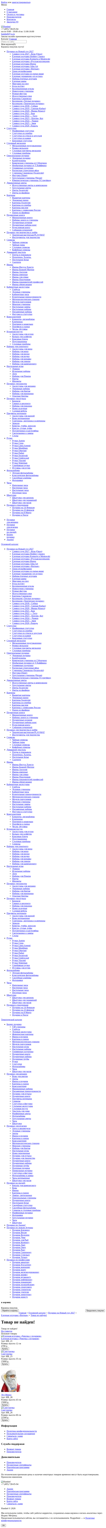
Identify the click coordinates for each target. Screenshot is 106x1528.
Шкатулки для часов (21, 502)
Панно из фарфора (21, 212)
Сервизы (16, 1101)
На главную (6, 1331)
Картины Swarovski (21, 202)
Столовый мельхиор (16, 143)
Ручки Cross (17, 443)
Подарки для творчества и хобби (22, 232)
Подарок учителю (20, 1292)
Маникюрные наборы (22, 1089)
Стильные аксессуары (22, 1106)
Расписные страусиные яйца (25, 170)
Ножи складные (19, 408)
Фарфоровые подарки (22, 1213)
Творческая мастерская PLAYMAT (28, 235)
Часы (9, 483)
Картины (11, 195)
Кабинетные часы (20, 294)
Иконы (10, 264)
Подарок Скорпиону (21, 1252)
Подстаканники (19, 341)
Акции (10, 1470)
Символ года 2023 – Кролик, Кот (27, 118)
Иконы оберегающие (22, 284)
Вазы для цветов (20, 1076)
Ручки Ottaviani (19, 450)
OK (3, 1525)
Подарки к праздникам (17, 505)
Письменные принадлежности (26, 1091)
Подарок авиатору (20, 1262)
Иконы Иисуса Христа (23, 267)
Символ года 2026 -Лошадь (25, 126)
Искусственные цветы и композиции (29, 185)
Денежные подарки (21, 158)
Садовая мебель (19, 411)
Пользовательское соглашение (21, 1433)
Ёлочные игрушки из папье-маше (28, 74)
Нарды (15, 378)
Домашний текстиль (16, 252)
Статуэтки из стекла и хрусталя (27, 136)
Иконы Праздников (21, 279)
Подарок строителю (21, 1289)
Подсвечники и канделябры (25, 431)
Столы (15, 436)
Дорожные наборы (21, 388)
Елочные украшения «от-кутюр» (27, 76)
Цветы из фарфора (21, 193)
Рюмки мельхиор (20, 148)
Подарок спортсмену (22, 1287)
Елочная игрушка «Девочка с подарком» (20, 1338)
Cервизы (11, 240)
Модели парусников (21, 302)
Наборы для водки (21, 356)
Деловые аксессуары (22, 1032)
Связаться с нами (15, 1436)
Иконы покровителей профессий (27, 282)
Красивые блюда (20, 339)
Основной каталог (9, 544)
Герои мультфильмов (22, 71)
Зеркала (15, 423)
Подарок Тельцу (19, 1257)
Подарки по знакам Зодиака (20, 1227)
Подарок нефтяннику (22, 1279)
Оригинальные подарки (18, 155)
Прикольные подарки (22, 1170)
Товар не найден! (39, 1315)
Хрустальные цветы (21, 188)
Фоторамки (17, 480)
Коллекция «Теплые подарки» (26, 101)
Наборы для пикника (22, 406)
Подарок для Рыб (20, 1240)
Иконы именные (20, 274)
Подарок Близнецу (21, 1230)
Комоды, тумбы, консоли (24, 426)
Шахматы (16, 381)
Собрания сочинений (22, 230)
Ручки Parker (18, 453)
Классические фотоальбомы (25, 475)
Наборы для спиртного (17, 346)
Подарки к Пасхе (20, 515)
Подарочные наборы (22, 1056)
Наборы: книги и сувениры (25, 220)
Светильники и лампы (22, 433)
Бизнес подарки (10, 535)
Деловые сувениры (21, 292)
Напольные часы (20, 485)
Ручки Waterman (19, 463)
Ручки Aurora (18, 440)
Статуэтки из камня (21, 138)
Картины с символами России (26, 210)
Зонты (15, 1079)
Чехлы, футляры (19, 329)
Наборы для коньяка (21, 359)
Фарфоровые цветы (21, 1113)
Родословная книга (21, 227)
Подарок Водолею (20, 1235)
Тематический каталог (11, 1019)
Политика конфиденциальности (22, 1431)
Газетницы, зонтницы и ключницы (28, 421)
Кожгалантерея (14, 317)
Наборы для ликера (21, 361)
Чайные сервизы (20, 242)
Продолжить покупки (95, 1311)
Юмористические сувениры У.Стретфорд (31, 180)
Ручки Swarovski (20, 455)
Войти (4, 2)
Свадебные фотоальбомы (24, 1208)
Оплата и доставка (15, 14)
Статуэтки (11, 128)
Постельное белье (20, 259)
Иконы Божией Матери (23, 269)
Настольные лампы (21, 307)
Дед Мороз (6, 1395)
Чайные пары (18, 245)
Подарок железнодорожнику (25, 1272)
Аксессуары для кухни (23, 334)
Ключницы (17, 321)
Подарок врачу (19, 1270)
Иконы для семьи (20, 277)
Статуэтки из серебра (22, 133)
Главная (10, 9)
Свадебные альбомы (21, 478)
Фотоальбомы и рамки (22, 1175)
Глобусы (16, 289)
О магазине (12, 12)
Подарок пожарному (22, 1282)
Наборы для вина (20, 351)
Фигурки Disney (19, 175)
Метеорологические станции (25, 299)
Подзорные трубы (20, 1059)
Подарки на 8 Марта (21, 512)
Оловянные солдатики (22, 168)
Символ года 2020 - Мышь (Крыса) (28, 111)
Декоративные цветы (17, 183)
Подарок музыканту (21, 1277)
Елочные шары (19, 81)
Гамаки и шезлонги (21, 403)
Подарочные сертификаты (19, 1465)
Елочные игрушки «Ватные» (25, 69)
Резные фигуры (19, 93)
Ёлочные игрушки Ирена (24, 64)
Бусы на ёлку (18, 86)
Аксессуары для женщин (24, 386)
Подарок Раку (18, 1250)
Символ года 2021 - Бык (23, 113)
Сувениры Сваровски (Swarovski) (28, 173)
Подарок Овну (19, 1247)
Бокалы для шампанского (24, 1185)
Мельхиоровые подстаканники (26, 145)
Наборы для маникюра (23, 393)
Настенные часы (20, 488)
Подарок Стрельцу (21, 1255)
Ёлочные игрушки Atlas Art (25, 66)
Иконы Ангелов (19, 272)
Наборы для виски (21, 354)
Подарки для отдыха (16, 398)
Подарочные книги (16, 215)
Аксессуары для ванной (23, 416)
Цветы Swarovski (20, 190)
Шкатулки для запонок (23, 497)
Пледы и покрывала (21, 255)
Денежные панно (20, 200)
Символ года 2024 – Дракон (25, 121)
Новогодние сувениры (23, 91)
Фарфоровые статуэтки (23, 131)
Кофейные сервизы (21, 250)
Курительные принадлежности (26, 297)
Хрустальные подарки (22, 1217)
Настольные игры (15, 366)
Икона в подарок (20, 1037)
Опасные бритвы (20, 396)
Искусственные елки (22, 96)
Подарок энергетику (21, 1294)
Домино (16, 369)
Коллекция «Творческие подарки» (28, 103)
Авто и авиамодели (21, 1128)
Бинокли (16, 401)
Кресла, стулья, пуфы (22, 428)
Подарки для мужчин (12, 525)
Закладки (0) (12, 22)
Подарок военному (21, 1267)
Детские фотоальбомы (22, 473)
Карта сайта (12, 1438)
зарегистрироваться (21, 2)
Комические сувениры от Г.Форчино (29, 163)
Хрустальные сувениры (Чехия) (27, 178)
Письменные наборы (22, 312)
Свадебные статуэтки (22, 1205)
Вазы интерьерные (21, 418)
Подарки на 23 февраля (23, 510)
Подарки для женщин (12, 521)
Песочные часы (19, 493)
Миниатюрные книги (22, 217)
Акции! (10, 539)
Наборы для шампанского (24, 364)
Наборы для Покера (21, 376)
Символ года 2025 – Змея (24, 123)
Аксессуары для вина (22, 349)
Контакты (11, 19)
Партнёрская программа (18, 1467)
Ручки (9, 438)
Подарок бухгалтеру (21, 1265)
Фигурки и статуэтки (22, 314)
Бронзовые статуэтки (22, 141)
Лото (14, 374)
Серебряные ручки (21, 465)
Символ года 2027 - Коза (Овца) (27, 54)
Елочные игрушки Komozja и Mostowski (31, 59)
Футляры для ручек (21, 468)
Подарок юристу (20, 1297)
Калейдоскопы (19, 160)
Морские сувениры (21, 304)
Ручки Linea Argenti (21, 445)
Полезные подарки (21, 1168)
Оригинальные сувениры (24, 1198)
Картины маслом (20, 207)
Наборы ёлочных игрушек (24, 79)
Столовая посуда (20, 1108)
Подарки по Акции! (16, 1225)
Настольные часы (20, 490)
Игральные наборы (21, 371)
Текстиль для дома (21, 1111)
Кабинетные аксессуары (18, 287)
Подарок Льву (18, 1245)
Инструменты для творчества (26, 237)
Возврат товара (14, 1449)
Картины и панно (20, 1039)
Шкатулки (11, 495)
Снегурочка (6, 1354)
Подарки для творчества (23, 1158)
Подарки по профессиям (18, 1260)
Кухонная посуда (14, 331)
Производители (14, 17)
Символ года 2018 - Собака (25, 106)
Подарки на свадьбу (12, 530)
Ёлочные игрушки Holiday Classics (28, 56)
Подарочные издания (22, 222)
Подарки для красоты (17, 383)
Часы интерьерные (21, 1178)
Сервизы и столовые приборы (26, 1210)
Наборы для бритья (21, 391)
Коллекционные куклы (23, 88)
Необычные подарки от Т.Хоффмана (29, 165)
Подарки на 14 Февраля (23, 507)
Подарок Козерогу (20, 1242)
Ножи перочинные (21, 1153)
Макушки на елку (20, 83)
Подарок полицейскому (23, 1284)
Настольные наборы (21, 309)
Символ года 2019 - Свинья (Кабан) (29, 108)
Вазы (14, 1188)
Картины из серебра (21, 205)
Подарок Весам (19, 1232)
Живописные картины (22, 1034)
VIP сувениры (18, 1027)
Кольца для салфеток (22, 336)
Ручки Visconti (19, 460)
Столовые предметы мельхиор (26, 150)
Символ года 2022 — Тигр (24, 116)
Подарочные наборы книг (24, 225)
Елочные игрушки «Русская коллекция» (31, 61)
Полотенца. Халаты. (21, 257)
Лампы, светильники (22, 1195)
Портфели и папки (21, 326)
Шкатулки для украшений (24, 500)
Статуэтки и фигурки (22, 1103)
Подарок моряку (20, 1274)
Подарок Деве (18, 1237)
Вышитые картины (21, 198)
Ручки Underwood (20, 458)
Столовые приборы (21, 153)
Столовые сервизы (21, 247)
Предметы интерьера (16, 413)
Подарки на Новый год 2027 (20, 51)
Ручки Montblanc (20, 448)
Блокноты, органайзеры (23, 319)
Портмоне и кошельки (22, 324)
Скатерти (16, 262)
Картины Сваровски (21, 98)
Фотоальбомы (13, 470)
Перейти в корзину (10, 1311)
